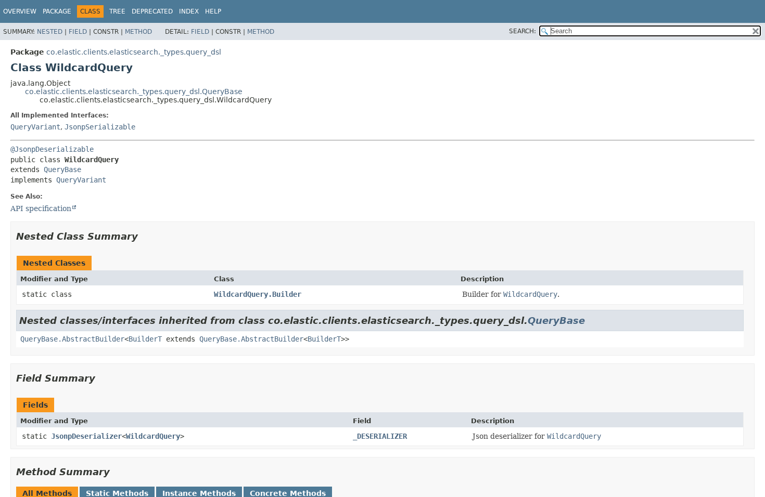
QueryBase (62, 169)
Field (78, 31)
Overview (19, 11)
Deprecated (152, 11)
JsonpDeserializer (86, 436)
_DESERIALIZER (380, 436)
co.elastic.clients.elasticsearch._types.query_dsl (133, 52)
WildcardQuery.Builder (257, 294)
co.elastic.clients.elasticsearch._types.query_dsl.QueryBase (134, 91)
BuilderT (145, 339)
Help (213, 11)
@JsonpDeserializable (52, 149)
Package (57, 11)
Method (138, 31)
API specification (40, 208)
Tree (117, 11)
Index (189, 11)
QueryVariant (35, 127)
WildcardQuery (153, 436)
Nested (49, 31)
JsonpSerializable (100, 127)
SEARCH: (522, 31)
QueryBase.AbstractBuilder (72, 339)
